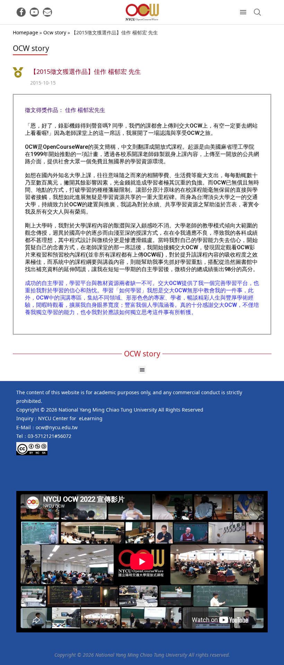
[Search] (257, 12)
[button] (142, 370)
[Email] (47, 12)
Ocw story (54, 32)
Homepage (25, 32)
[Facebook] (21, 12)
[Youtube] (34, 12)
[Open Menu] (243, 12)
